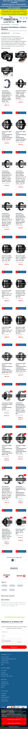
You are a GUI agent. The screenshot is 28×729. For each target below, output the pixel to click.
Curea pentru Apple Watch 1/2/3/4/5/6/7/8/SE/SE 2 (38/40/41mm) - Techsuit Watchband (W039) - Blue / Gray (21, 367)
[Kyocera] (6, 578)
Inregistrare (3, 695)
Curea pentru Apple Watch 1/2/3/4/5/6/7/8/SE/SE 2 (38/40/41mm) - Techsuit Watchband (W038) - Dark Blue (7, 135)
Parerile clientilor (4, 660)
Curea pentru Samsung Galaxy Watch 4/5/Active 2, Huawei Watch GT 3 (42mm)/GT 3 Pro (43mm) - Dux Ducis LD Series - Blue (7, 533)
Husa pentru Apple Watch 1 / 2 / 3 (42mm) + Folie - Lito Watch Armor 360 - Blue (7, 330)
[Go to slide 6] (11, 617)
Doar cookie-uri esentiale (14, 723)
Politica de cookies (11, 713)
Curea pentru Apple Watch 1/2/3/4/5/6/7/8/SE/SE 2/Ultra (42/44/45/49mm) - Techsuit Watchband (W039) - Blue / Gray (7, 368)
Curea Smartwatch (5, 102)
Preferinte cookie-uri (14, 726)
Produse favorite (4, 701)
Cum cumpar (3, 670)
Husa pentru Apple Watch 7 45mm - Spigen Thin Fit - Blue (20, 531)
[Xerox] (21, 578)
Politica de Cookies (5, 662)
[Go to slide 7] (12, 617)
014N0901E (12, 585)
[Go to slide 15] (24, 617)
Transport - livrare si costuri (7, 676)
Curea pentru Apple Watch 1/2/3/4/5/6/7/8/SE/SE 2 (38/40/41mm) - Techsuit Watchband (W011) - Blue (21, 449)
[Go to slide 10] (16, 617)
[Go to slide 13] (21, 617)
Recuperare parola (5, 697)
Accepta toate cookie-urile (14, 719)
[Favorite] (24, 17)
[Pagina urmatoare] (26, 560)
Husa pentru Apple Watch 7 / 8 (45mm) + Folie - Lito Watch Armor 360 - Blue (21, 258)
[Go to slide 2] (5, 617)
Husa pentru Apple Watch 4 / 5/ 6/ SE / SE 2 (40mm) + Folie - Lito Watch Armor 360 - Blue (21, 293)
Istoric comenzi (4, 699)
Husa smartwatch (5, 262)
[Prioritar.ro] (11, 17)
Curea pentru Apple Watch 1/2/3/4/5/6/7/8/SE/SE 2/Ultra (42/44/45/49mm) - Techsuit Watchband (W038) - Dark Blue (21, 136)
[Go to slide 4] (8, 617)
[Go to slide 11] (18, 617)
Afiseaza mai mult (5, 48)
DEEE (2, 664)
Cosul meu (3, 672)
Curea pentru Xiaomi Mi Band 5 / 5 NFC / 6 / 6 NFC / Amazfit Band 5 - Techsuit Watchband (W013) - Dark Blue (21, 94)
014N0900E (4, 585)
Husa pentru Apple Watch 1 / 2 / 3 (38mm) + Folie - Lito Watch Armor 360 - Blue (7, 293)
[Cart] (26, 17)
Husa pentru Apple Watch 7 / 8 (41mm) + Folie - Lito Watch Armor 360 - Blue (7, 258)
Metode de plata (4, 674)
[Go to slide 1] (4, 617)
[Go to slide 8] (14, 617)
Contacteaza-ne (4, 682)
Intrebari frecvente (5, 683)
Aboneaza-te (14, 647)
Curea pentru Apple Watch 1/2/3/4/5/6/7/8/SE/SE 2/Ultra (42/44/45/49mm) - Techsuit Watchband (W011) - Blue (7, 450)
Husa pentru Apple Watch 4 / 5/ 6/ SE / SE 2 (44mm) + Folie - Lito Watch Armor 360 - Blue (21, 330)
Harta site (3, 685)
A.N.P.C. (2, 687)
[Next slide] (25, 576)
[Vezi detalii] (3, 87)
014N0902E (20, 585)
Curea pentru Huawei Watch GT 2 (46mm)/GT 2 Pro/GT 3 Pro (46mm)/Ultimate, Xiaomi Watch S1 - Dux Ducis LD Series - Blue (21, 492)
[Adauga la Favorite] (10, 87)
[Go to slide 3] (6, 617)
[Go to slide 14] (22, 617)
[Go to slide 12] (19, 617)
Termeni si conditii (5, 657)
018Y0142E (12, 590)
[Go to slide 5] (9, 617)
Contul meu (3, 693)
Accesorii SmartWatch (5, 24)
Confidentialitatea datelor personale (8, 658)
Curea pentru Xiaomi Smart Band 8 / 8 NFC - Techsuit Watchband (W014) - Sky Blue (7, 406)
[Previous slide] (3, 576)
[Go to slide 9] (15, 617)
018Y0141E (4, 590)
